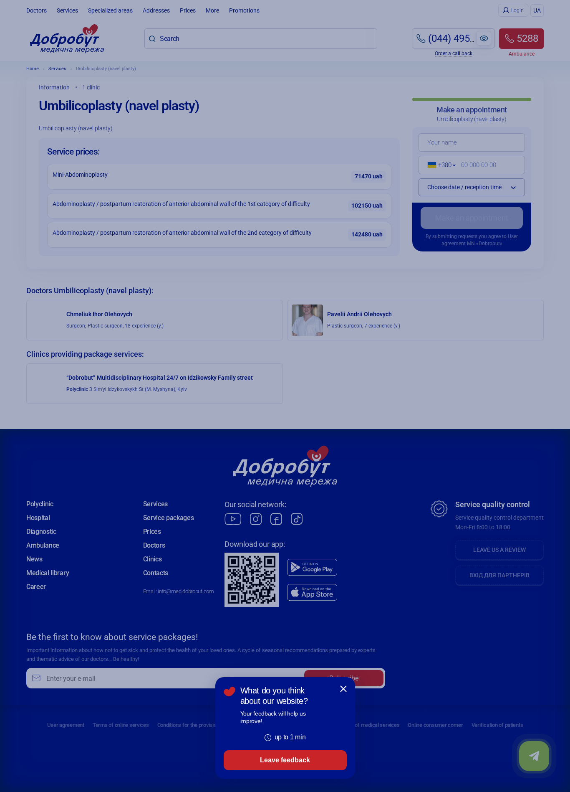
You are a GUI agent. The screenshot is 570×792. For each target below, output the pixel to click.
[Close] (343, 689)
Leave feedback (285, 760)
